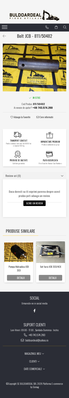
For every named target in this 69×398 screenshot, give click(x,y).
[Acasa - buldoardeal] (34, 15)
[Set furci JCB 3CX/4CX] (50, 252)
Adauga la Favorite (21, 117)
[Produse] (5, 28)
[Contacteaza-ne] (47, 27)
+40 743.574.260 (36, 335)
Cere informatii (46, 117)
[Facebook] (34, 310)
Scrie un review (34, 203)
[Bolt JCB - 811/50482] (34, 67)
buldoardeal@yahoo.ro (36, 340)
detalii (21, 278)
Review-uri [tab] (13, 176)
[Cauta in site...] (65, 27)
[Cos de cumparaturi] (56, 27)
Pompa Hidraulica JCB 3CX (19, 268)
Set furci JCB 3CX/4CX (50, 266)
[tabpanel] (34, 67)
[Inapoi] (3, 36)
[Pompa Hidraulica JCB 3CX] (18, 252)
